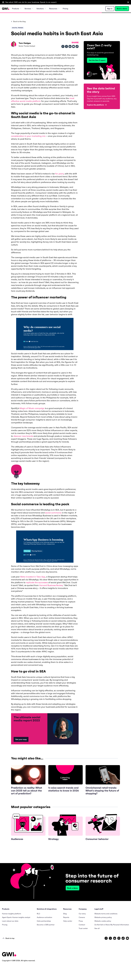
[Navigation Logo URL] (5, 8)
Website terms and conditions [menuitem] (105, 914)
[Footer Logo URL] (9, 954)
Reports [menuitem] (66, 917)
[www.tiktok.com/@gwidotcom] (123, 938)
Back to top (10, 938)
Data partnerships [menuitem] (44, 921)
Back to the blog (19, 21)
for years (59, 173)
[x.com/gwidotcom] (110, 938)
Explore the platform (95, 105)
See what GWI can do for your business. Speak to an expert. (31, 2)
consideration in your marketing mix (28, 136)
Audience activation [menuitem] (44, 917)
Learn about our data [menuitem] (10, 921)
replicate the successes (37, 582)
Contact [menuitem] (82, 925)
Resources (53, 9)
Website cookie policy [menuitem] (102, 921)
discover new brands (23, 436)
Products (15, 9)
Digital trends (17, 28)
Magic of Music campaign (32, 408)
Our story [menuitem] (82, 914)
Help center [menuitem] (67, 921)
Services (28, 9)
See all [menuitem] (97, 928)
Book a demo (122, 9)
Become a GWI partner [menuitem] (46, 925)
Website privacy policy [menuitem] (103, 917)
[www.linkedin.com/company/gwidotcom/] (114, 938)
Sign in (109, 9)
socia (47, 512)
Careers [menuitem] (82, 917)
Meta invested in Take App (32, 576)
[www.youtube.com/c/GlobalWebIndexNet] (127, 938)
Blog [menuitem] (65, 914)
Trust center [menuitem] (83, 928)
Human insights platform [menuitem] (11, 914)
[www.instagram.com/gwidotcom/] (118, 938)
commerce (56, 512)
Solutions (40, 9)
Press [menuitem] (81, 921)
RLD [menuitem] (38, 914)
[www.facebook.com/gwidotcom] (106, 938)
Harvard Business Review (51, 585)
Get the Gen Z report (97, 60)
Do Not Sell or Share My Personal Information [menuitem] (111, 925)
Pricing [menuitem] (65, 9)
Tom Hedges (25, 43)
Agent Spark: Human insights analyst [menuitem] (16, 917)
